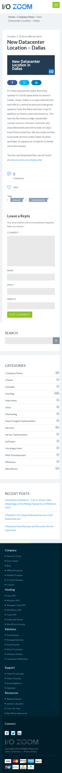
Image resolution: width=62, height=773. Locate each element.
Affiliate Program (14, 570)
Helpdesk (11, 688)
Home (11, 16)
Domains (31, 386)
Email (11, 284)
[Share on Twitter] (24, 82)
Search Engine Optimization (31, 420)
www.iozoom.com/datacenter (26, 159)
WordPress (31, 468)
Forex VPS (11, 615)
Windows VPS (13, 600)
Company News (25, 16)
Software (31, 441)
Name (11, 270)
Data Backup (13, 635)
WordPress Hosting (16, 624)
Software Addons (15, 654)
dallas (16, 200)
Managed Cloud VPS (16, 605)
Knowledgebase (14, 683)
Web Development (31, 455)
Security (31, 427)
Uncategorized (31, 448)
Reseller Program (15, 575)
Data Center (12, 561)
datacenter (38, 200)
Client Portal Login (15, 673)
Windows (31, 461)
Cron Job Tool (13, 708)
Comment (13, 232)
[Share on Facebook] (12, 82)
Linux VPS (11, 595)
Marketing (31, 414)
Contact (10, 584)
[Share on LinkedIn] (36, 82)
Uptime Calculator (15, 703)
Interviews (31, 400)
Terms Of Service (13, 751)
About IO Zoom (14, 556)
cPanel (31, 379)
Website (11, 299)
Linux (31, 407)
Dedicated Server (15, 619)
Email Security (13, 644)
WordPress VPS (14, 610)
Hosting (31, 393)
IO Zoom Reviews (15, 580)
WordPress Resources (17, 713)
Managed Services (15, 640)
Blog (9, 565)
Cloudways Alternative (17, 659)
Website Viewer (14, 699)
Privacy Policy (30, 751)
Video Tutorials (14, 678)
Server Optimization (31, 434)
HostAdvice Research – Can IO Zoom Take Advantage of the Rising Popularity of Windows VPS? (30, 503)
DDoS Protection (15, 649)
